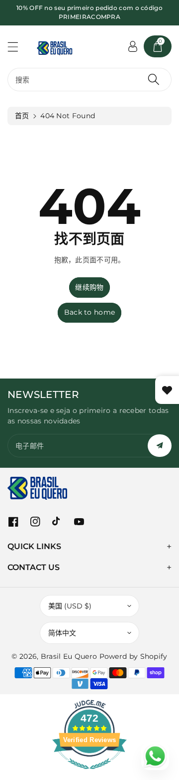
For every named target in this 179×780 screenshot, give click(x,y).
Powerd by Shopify (133, 656)
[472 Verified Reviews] (89, 774)
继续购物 (89, 287)
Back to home (89, 312)
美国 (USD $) (69, 605)
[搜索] (153, 79)
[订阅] (160, 445)
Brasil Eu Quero (69, 656)
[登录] (133, 46)
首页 (22, 115)
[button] (17, 46)
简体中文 (62, 632)
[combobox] (89, 79)
